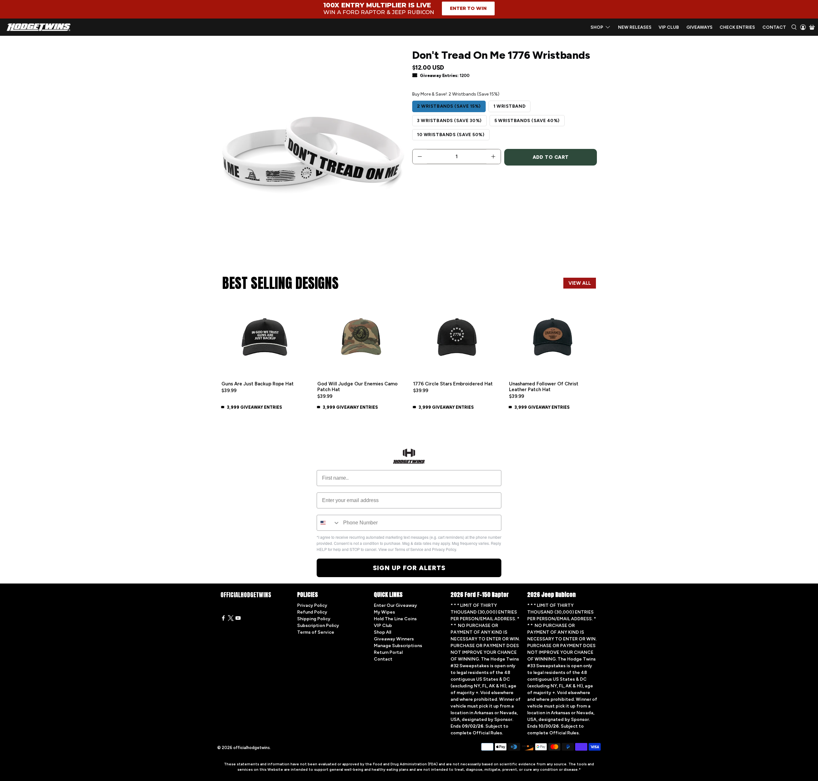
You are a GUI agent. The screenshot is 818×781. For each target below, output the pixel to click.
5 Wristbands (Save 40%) (527, 120)
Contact (774, 27)
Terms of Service (315, 632)
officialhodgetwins (251, 747)
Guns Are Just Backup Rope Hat (257, 384)
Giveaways (699, 27)
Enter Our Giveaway (395, 605)
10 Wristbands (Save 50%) (451, 134)
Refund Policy (312, 612)
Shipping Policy (313, 619)
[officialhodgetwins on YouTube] (238, 619)
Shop (596, 27)
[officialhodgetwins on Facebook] (223, 619)
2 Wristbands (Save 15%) (449, 106)
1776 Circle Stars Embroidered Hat (453, 384)
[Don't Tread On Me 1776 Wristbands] (313, 155)
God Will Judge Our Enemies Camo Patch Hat (357, 386)
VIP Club (669, 27)
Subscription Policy (318, 625)
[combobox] (328, 522)
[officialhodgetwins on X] (231, 619)
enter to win (468, 8)
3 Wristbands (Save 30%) (449, 120)
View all (579, 283)
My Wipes (384, 612)
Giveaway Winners (394, 639)
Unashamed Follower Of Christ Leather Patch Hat (543, 386)
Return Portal (388, 652)
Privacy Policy (312, 605)
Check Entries (737, 27)
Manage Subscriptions (398, 645)
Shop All (382, 632)
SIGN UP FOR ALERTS (409, 568)
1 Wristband (509, 106)
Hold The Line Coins (395, 619)
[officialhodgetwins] (39, 27)
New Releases (635, 27)
